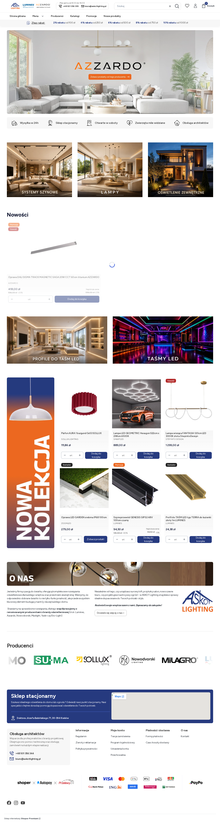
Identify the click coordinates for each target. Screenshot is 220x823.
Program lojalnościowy (123, 742)
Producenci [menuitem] (57, 16)
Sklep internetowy (21, 818)
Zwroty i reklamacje (86, 742)
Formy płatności (154, 736)
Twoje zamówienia (120, 736)
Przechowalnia (118, 755)
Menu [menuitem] (35, 16)
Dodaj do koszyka (77, 299)
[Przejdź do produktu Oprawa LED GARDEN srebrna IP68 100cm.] (84, 488)
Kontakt (185, 736)
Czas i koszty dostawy (157, 742)
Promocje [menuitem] (91, 16)
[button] (177, 6)
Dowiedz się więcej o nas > (110, 612)
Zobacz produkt (95, 539)
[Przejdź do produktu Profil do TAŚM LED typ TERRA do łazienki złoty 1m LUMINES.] (188, 488)
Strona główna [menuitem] (18, 16)
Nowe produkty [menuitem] (112, 16)
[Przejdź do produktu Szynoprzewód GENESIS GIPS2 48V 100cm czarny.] (136, 488)
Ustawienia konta (120, 748)
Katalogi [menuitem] (75, 16)
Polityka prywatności (86, 748)
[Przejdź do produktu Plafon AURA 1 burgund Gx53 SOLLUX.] (84, 403)
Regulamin (81, 736)
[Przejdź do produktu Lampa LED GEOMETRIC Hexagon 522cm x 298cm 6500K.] (136, 403)
